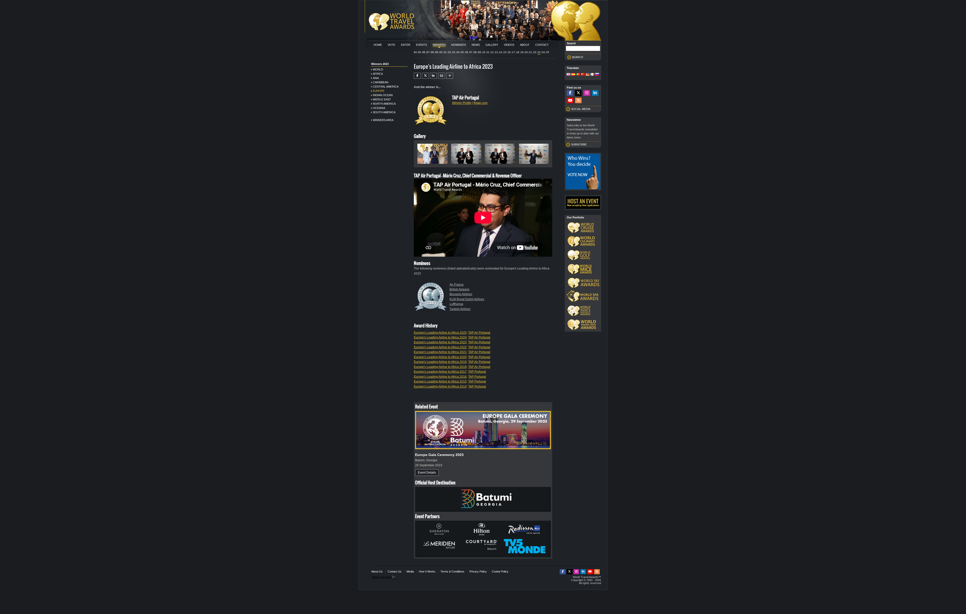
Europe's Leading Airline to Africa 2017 (440, 371)
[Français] (592, 74)
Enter (405, 44)
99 (436, 52)
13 (496, 52)
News (476, 44)
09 (479, 52)
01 (445, 52)
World (378, 69)
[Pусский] (597, 74)
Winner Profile (461, 103)
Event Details (427, 472)
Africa (378, 73)
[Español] (573, 74)
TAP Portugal (477, 371)
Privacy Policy (478, 571)
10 (483, 52)
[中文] (583, 74)
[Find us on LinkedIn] (595, 93)
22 (534, 52)
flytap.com (481, 103)
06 (466, 52)
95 (419, 52)
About (525, 44)
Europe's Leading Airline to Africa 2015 (440, 381)
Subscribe (579, 144)
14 (500, 52)
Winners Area (383, 120)
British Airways (459, 289)
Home (378, 44)
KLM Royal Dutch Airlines (467, 299)
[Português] (578, 74)
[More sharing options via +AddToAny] (450, 76)
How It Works (427, 571)
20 (526, 52)
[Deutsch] (588, 74)
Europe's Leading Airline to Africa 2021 (440, 352)
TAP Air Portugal (479, 332)
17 (513, 52)
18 (517, 52)
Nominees (458, 44)
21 (530, 52)
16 (509, 52)
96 (423, 52)
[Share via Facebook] (417, 76)
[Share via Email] (441, 76)
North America (384, 103)
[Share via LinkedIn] (433, 76)
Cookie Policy (500, 571)
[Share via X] (425, 76)
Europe (378, 90)
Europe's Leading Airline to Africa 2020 (440, 357)
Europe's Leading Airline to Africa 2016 (440, 376)
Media (410, 571)
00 (440, 52)
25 (547, 52)
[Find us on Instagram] (586, 93)
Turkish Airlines (460, 309)
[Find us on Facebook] (570, 93)
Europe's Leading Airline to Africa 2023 (440, 342)
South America (384, 112)
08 (475, 52)
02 (449, 52)
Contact (542, 44)
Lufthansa (456, 304)
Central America (385, 86)
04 (458, 52)
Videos (509, 44)
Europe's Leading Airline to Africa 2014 (440, 386)
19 (522, 52)
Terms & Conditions (452, 571)
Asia (376, 78)
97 (428, 52)
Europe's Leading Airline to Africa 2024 (440, 337)
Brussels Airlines (461, 294)
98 (432, 52)
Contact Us (394, 571)
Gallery (492, 44)
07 (470, 52)
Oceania (379, 107)
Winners (439, 44)
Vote (391, 44)
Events (421, 44)
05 (462, 52)
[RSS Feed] (578, 100)
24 (543, 52)
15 (504, 52)
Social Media (580, 108)
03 (453, 52)
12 (492, 52)
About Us (377, 571)
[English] (569, 74)
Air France (457, 284)
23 (539, 52)
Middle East (382, 99)
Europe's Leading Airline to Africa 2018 (440, 367)
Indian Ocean (383, 95)
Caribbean (380, 82)
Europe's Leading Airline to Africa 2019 (440, 362)
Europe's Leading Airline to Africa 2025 (440, 332)
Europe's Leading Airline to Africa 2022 (440, 347)
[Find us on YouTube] (570, 100)
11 (488, 52)
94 (415, 52)
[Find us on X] (578, 93)
